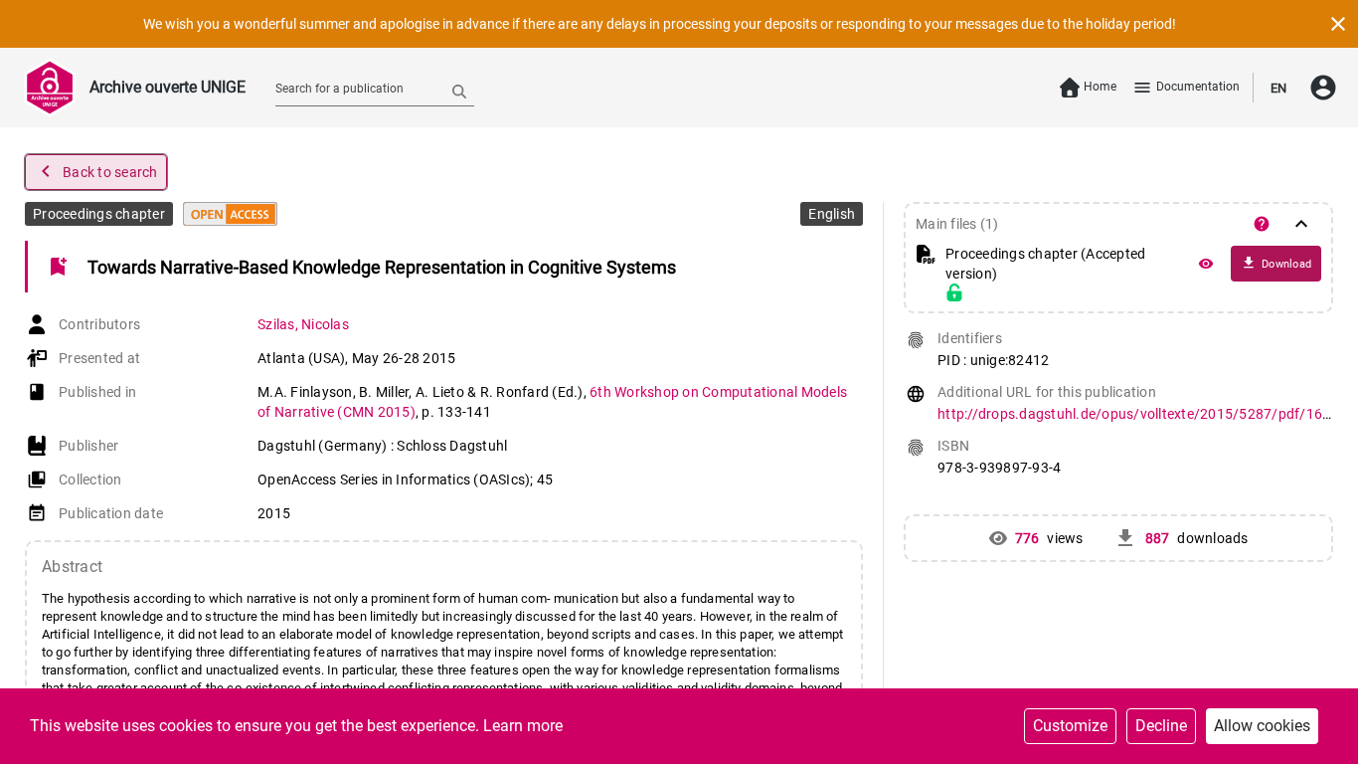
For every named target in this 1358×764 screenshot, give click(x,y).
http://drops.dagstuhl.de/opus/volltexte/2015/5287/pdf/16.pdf (1142, 414)
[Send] (459, 90)
